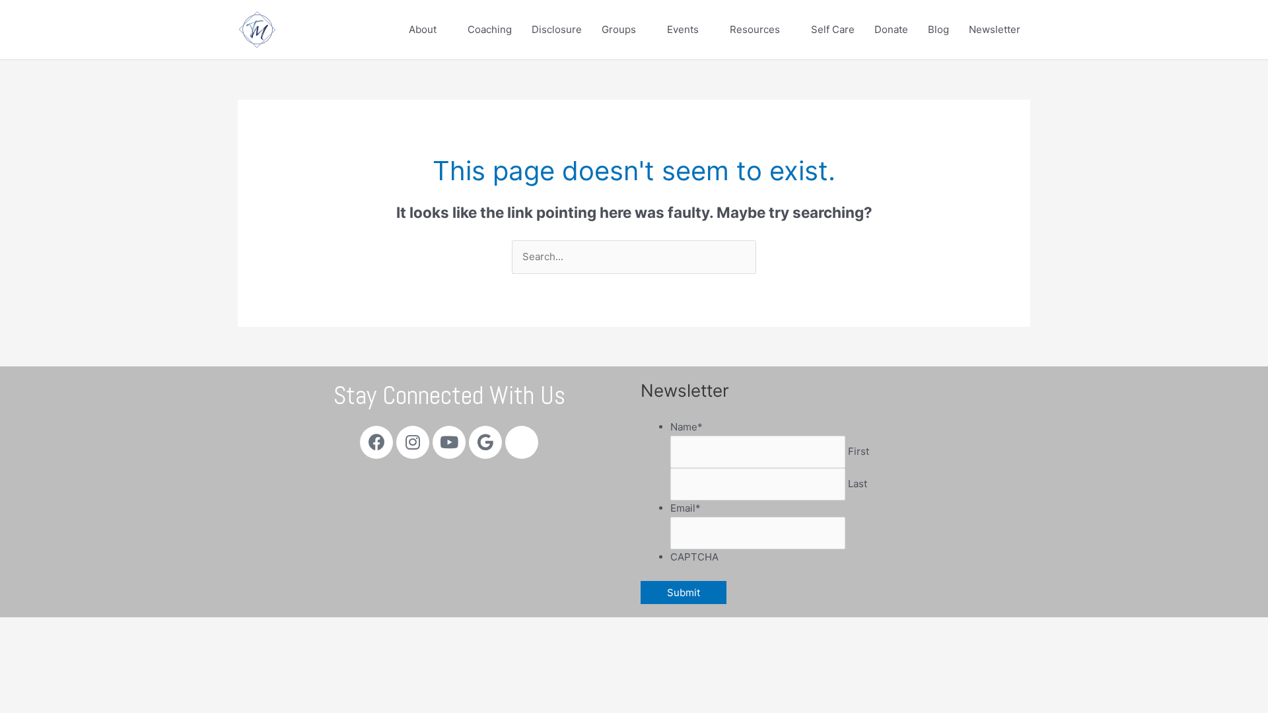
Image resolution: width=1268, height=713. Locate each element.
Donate (891, 29)
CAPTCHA (694, 557)
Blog (938, 29)
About (423, 29)
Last (857, 483)
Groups (619, 29)
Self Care (833, 29)
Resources (755, 29)
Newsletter (994, 29)
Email (685, 508)
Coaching (490, 29)
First (858, 451)
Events (683, 29)
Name (686, 427)
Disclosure (557, 29)
